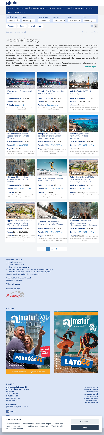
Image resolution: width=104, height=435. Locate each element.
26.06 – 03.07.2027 (85, 145)
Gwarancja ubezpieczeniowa (18, 267)
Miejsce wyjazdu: (43, 17)
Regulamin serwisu (15, 262)
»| (64, 249)
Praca (68, 8)
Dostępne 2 (21, 105)
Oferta (10, 8)
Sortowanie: (11, 32)
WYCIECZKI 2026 (22, 8)
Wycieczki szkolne (56, 8)
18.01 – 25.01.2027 (85, 188)
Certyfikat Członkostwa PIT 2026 (18, 278)
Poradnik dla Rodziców (14, 280)
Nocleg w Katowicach (16, 12)
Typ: (84, 17)
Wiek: (24, 17)
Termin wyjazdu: (12, 17)
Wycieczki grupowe (38, 8)
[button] (91, 26)
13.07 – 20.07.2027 (22, 188)
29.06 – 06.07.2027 (22, 145)
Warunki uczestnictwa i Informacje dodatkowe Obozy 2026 (29, 272)
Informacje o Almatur (14, 260)
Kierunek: (56, 17)
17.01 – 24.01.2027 (54, 188)
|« (39, 249)
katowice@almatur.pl (91, 394)
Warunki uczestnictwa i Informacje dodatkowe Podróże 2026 (30, 269)
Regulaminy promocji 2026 (83, 8)
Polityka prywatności (16, 265)
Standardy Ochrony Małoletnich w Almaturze (22, 274)
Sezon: (70, 17)
